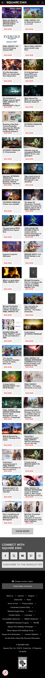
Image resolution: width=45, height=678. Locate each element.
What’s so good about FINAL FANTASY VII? (11, 281)
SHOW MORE (22, 531)
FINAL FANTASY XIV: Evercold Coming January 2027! (10, 48)
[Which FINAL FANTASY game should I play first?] (33, 38)
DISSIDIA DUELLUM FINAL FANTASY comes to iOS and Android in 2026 (11, 335)
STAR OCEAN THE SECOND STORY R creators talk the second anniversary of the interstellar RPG (32, 231)
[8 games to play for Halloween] (12, 246)
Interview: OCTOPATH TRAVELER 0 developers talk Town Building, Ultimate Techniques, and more (11, 179)
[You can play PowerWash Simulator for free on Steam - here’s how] (12, 350)
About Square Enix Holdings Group (20, 630)
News (29, 600)
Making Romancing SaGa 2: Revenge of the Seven (11, 438)
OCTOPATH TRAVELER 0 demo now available (11, 203)
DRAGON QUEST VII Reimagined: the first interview (10, 490)
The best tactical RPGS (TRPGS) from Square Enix (11, 230)
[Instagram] (39, 555)
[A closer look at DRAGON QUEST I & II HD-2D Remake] (12, 376)
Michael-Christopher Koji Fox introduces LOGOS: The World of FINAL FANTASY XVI (11, 309)
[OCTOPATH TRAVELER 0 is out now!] (33, 116)
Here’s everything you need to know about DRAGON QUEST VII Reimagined (11, 517)
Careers (21, 596)
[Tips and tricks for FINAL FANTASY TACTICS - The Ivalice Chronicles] (33, 298)
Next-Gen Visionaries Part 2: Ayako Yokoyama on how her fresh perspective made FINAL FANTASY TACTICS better (33, 518)
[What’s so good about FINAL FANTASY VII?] (12, 272)
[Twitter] (13, 555)
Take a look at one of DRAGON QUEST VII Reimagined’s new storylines (32, 179)
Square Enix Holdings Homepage (20, 627)
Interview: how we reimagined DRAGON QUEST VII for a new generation (32, 153)
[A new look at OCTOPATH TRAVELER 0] (33, 324)
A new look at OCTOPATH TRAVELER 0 (33, 334)
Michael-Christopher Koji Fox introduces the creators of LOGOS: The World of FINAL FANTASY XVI (33, 283)
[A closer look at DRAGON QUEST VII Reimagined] (33, 454)
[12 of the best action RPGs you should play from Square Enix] (12, 64)
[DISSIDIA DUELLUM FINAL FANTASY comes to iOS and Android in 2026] (12, 324)
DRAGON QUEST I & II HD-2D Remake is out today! (32, 256)
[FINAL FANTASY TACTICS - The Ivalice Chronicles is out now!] (33, 376)
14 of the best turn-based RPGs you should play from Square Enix (31, 75)
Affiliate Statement (31, 619)
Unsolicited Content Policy (20, 607)
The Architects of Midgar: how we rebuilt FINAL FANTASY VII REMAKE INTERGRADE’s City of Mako (11, 102)
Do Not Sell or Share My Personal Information (22, 638)
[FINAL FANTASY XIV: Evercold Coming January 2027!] (12, 38)
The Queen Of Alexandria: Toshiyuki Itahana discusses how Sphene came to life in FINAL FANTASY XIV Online (32, 206)
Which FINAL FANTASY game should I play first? (33, 48)
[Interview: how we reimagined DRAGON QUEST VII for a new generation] (33, 142)
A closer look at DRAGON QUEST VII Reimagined (32, 464)
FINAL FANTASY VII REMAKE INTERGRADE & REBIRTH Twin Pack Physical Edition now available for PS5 (33, 361)
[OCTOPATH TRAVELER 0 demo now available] (12, 194)
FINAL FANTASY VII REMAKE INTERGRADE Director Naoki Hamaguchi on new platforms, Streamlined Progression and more (11, 414)
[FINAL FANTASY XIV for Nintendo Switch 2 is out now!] (33, 12)
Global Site (18, 600)
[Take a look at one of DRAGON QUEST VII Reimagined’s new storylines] (33, 168)
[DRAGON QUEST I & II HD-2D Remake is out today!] (33, 246)
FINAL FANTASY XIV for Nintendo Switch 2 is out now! (32, 22)
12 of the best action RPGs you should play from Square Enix (11, 74)
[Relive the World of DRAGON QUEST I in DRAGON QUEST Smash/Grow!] (12, 12)
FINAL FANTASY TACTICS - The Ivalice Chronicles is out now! (32, 386)
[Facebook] (5, 555)
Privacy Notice (27, 603)
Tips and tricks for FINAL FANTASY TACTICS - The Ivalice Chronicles (32, 309)
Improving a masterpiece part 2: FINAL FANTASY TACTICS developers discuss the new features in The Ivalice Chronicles (32, 441)
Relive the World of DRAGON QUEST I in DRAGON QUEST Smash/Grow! (10, 23)
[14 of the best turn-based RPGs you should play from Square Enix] (33, 64)
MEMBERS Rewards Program (17, 623)
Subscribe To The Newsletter (22, 564)
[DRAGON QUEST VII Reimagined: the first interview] (12, 480)
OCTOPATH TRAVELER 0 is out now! (33, 125)
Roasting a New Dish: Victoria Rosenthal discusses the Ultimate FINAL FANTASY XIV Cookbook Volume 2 (11, 127)
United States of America (22, 586)
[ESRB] (22, 668)
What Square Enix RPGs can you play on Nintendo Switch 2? (32, 100)
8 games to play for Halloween (10, 255)
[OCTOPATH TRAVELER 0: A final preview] (12, 142)
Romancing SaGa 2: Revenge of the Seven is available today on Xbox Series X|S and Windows (32, 413)
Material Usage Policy (16, 611)
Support (31, 596)
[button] (5, 673)
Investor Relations (32, 634)
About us (9, 596)
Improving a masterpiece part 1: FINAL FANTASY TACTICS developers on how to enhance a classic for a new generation (12, 467)
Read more (8, 29)
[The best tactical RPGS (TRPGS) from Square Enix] (12, 220)
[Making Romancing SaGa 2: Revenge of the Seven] (12, 428)
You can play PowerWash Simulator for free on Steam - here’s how (11, 361)
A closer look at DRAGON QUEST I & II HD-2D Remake (11, 386)
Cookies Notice (14, 615)
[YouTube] (22, 555)
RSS (35, 623)
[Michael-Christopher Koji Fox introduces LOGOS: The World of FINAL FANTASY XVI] (12, 298)
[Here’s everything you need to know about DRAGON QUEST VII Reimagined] (12, 506)
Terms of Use (13, 603)
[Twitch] (31, 555)
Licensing (28, 615)
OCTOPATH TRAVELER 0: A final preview (11, 151)
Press (31, 611)
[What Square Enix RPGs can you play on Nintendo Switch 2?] (33, 90)
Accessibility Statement (11, 619)
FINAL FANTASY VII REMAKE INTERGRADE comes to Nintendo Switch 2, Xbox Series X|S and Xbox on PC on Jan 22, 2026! (33, 492)
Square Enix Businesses (11, 634)
